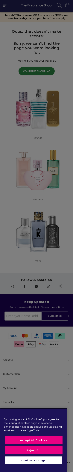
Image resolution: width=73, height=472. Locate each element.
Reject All (33, 450)
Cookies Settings (33, 460)
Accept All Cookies (33, 440)
